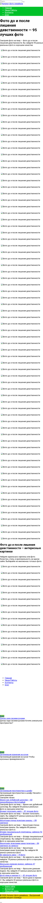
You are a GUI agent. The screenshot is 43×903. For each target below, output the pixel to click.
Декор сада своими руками (12, 718)
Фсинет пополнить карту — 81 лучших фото (19, 811)
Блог (7, 15)
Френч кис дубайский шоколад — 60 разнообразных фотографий (16, 801)
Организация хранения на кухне (14, 754)
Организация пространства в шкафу (16, 791)
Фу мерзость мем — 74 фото (12, 855)
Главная (8, 8)
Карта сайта (10, 886)
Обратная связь (12, 891)
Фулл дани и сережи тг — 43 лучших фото (18, 875)
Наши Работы (11, 10)
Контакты (9, 12)
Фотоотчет (9, 889)
